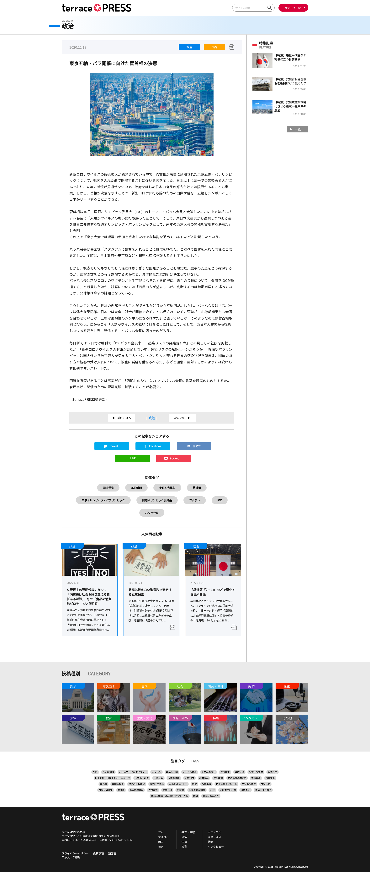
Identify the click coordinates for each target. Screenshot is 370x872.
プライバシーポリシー (75, 853)
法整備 (180, 790)
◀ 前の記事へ (121, 418)
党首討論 (239, 772)
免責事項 (98, 853)
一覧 (298, 129)
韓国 (195, 796)
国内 (214, 47)
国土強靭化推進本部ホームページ (112, 778)
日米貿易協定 (106, 790)
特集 (210, 842)
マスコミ (156, 772)
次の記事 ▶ (182, 418)
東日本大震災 (167, 488)
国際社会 (158, 778)
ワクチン (194, 500)
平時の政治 (118, 784)
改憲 (194, 784)
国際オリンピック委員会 (157, 500)
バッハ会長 (152, 513)
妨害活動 (204, 778)
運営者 (112, 853)
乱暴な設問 (172, 772)
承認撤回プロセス (178, 784)
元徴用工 (225, 772)
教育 (184, 846)
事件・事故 (188, 832)
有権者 (121, 790)
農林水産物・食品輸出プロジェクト (169, 796)
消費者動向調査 (197, 790)
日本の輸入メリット (226, 784)
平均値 (103, 784)
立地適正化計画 (228, 790)
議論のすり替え (263, 790)
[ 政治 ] (151, 417)
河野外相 (167, 790)
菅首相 (197, 488)
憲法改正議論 (157, 784)
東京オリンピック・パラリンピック (103, 500)
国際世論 (108, 488)
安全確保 (218, 778)
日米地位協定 (249, 784)
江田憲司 (153, 790)
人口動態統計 (208, 772)
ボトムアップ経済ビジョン (133, 772)
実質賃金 (256, 778)
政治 (189, 47)
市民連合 (270, 778)
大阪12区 (189, 778)
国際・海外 (214, 837)
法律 (184, 842)
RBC (95, 772)
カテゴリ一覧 (292, 8)
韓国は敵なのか (211, 796)
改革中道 (206, 784)
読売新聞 (245, 790)
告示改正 (272, 772)
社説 (212, 790)
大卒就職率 (174, 778)
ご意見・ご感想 (71, 857)
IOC (219, 500)
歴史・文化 (214, 832)
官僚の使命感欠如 (237, 778)
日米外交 (265, 784)
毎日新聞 (136, 488)
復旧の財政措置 (137, 784)
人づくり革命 (190, 772)
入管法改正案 (256, 772)
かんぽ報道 (108, 772)
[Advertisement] (280, 197)
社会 (160, 846)
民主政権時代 (136, 790)
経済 (184, 837)
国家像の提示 (142, 778)
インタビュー (216, 846)
